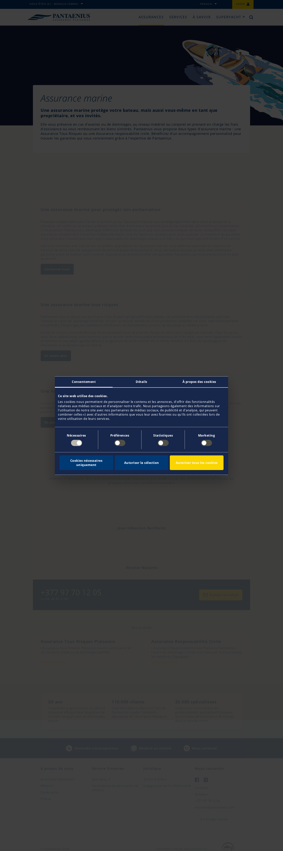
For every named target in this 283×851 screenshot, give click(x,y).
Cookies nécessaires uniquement (86, 462)
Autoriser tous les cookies (197, 463)
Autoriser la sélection (141, 463)
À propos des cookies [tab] (199, 382)
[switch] (119, 443)
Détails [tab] (141, 382)
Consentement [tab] (84, 382)
